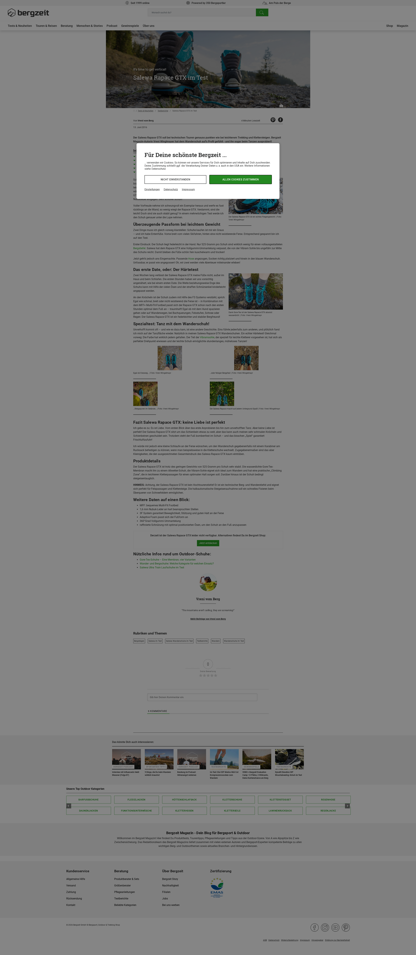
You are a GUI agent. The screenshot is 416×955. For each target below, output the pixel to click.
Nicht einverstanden (175, 179)
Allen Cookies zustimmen (240, 179)
